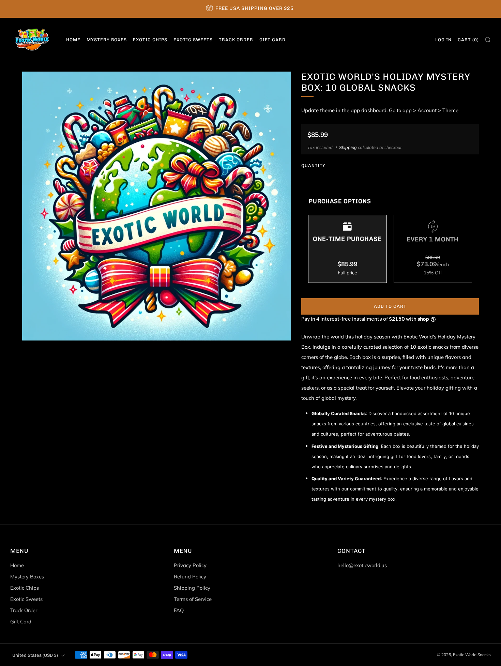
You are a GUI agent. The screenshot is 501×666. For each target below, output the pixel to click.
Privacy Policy (190, 565)
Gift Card (272, 39)
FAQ (179, 610)
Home (73, 39)
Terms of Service (193, 599)
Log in (443, 39)
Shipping (348, 147)
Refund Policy (190, 576)
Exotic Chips (150, 39)
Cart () (468, 39)
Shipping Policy (192, 588)
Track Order (236, 39)
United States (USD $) (35, 655)
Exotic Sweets (193, 39)
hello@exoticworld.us (362, 565)
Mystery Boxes (107, 39)
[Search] (488, 40)
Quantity (313, 165)
